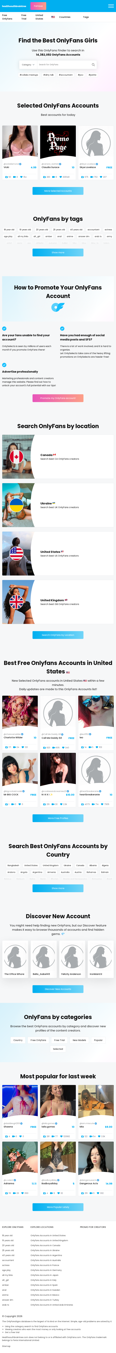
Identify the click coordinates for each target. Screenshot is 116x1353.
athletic (40, 243)
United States (39, 17)
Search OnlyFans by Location (58, 635)
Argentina (37, 872)
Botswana (97, 879)
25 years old (59, 229)
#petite (92, 74)
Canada (80, 865)
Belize (32, 879)
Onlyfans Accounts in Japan (44, 1275)
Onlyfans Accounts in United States (48, 1235)
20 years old (42, 229)
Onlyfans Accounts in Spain (44, 1285)
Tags (86, 17)
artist (9, 243)
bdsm (106, 243)
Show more (58, 252)
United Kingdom (51, 865)
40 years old (76, 229)
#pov (80, 74)
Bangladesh (13, 865)
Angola (24, 872)
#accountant (66, 74)
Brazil (109, 879)
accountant (93, 229)
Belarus (7, 879)
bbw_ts (94, 243)
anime (70, 236)
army (109, 236)
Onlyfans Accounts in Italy (43, 1280)
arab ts (98, 236)
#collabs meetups (29, 74)
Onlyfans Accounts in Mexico (45, 1295)
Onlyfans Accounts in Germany (46, 1270)
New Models (79, 1040)
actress (108, 229)
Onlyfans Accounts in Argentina (46, 1255)
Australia (65, 872)
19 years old (25, 229)
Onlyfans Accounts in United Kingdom (49, 1240)
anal (59, 236)
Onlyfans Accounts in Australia (46, 1260)
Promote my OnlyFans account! (58, 398)
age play (8, 236)
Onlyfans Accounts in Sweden (45, 1290)
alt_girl (37, 236)
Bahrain (105, 872)
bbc (75, 243)
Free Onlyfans (7, 17)
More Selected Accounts (58, 191)
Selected (58, 1049)
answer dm (83, 236)
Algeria (105, 865)
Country (17, 1040)
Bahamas (91, 872)
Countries (64, 17)
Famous (38, 6)
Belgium (20, 879)
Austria (78, 872)
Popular (98, 1040)
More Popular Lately (58, 1207)
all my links (23, 236)
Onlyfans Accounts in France (45, 1265)
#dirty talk (48, 74)
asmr (19, 243)
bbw (84, 243)
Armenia (51, 872)
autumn (53, 243)
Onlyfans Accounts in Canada (45, 1245)
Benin (43, 879)
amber (48, 236)
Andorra (11, 872)
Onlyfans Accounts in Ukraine (45, 1250)
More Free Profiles (58, 818)
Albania (93, 865)
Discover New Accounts (58, 989)
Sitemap (6, 1346)
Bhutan (54, 879)
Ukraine (67, 865)
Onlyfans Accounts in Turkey (45, 1299)
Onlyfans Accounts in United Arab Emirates (52, 1304)
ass (29, 243)
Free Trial (23, 17)
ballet (65, 243)
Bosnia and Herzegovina (75, 879)
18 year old (9, 229)
